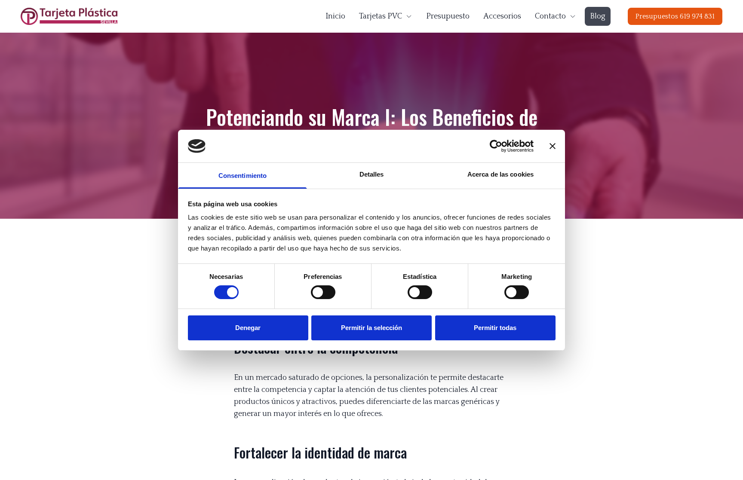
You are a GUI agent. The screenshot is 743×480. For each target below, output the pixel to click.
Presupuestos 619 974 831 (675, 16)
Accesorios (502, 16)
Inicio (335, 16)
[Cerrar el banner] (553, 146)
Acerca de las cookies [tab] (500, 174)
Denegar (248, 327)
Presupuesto (448, 16)
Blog (597, 16)
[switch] (323, 292)
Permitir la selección (371, 327)
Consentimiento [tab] (242, 175)
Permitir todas (495, 327)
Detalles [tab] (371, 174)
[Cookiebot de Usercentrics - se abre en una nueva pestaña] (496, 146)
